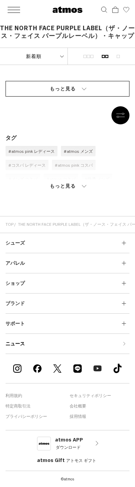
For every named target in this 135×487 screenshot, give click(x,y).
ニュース (15, 343)
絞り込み (120, 115)
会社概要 (78, 405)
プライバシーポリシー (26, 416)
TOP (10, 224)
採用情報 (78, 416)
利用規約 (14, 395)
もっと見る (63, 88)
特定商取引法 (18, 405)
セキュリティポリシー (90, 395)
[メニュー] (14, 9)
